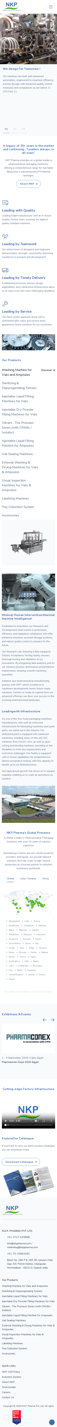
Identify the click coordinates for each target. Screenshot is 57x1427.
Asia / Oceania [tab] (28, 878)
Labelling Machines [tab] (27, 498)
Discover (46, 370)
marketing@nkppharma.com (22, 1247)
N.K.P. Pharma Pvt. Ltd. (33, 1406)
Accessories (8, 1353)
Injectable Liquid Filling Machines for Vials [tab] (27, 398)
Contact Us (8, 1397)
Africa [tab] (45, 878)
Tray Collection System (14, 1348)
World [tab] (10, 878)
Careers (6, 1392)
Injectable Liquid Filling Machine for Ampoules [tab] (27, 443)
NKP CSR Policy (11, 1372)
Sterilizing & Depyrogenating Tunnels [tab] (27, 385)
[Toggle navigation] (50, 7)
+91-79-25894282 (18, 1253)
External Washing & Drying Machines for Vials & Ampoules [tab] (27, 467)
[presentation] (44, 1019)
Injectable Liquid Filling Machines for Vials (25, 1296)
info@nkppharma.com (19, 1243)
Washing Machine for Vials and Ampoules (25, 1286)
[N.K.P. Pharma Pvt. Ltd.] (11, 6)
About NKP (8, 1382)
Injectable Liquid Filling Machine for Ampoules (27, 1315)
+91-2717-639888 (18, 1237)
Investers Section (11, 1377)
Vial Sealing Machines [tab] (27, 454)
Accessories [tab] (27, 515)
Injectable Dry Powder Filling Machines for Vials (28, 1301)
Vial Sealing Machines (14, 1320)
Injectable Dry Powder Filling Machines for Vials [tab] (27, 412)
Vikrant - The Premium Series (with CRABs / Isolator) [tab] (27, 428)
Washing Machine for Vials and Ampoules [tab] (27, 372)
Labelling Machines (12, 1343)
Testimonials (9, 1387)
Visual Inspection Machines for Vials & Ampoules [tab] (27, 485)
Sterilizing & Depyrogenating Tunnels (22, 1291)
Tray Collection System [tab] (27, 507)
